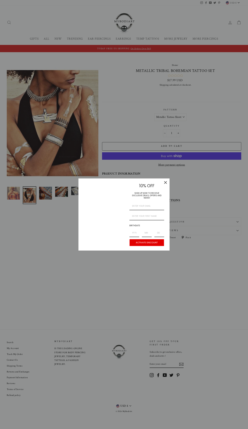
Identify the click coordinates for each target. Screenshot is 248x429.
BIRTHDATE (134, 225)
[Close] (165, 182)
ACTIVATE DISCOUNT (147, 242)
